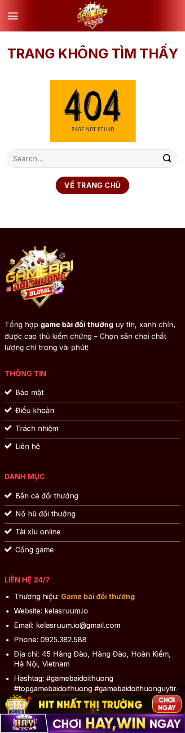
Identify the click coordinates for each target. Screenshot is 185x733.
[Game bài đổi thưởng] (92, 15)
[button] (13, 16)
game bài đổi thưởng (76, 324)
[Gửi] (167, 158)
